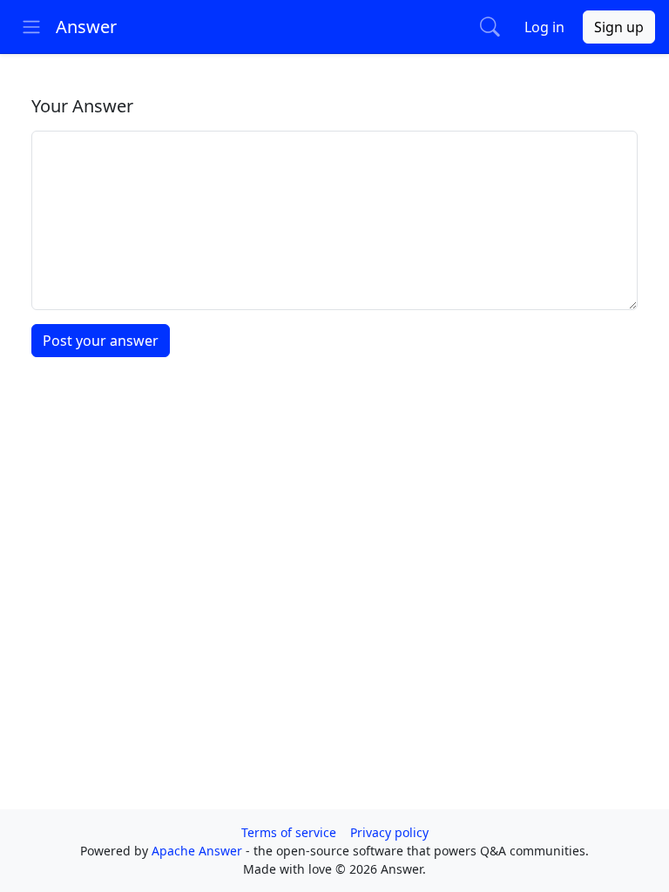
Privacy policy (389, 832)
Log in (544, 27)
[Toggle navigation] (31, 27)
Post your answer (101, 340)
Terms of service (288, 832)
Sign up (619, 27)
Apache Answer (199, 850)
